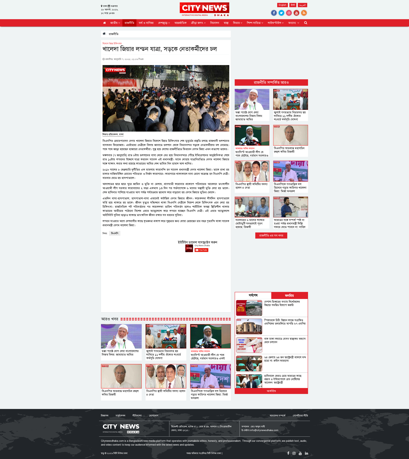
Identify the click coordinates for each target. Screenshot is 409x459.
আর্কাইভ (271, 391)
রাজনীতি (113, 34)
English (282, 5)
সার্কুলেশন (120, 415)
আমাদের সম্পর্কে (277, 415)
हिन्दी (293, 5)
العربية (302, 5)
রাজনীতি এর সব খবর (271, 235)
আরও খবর (109, 319)
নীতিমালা (137, 415)
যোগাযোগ (153, 415)
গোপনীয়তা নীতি (300, 415)
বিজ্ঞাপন (104, 415)
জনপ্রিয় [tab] (289, 296)
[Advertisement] (271, 53)
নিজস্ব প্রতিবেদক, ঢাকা (113, 134)
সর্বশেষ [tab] (253, 295)
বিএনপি (114, 233)
